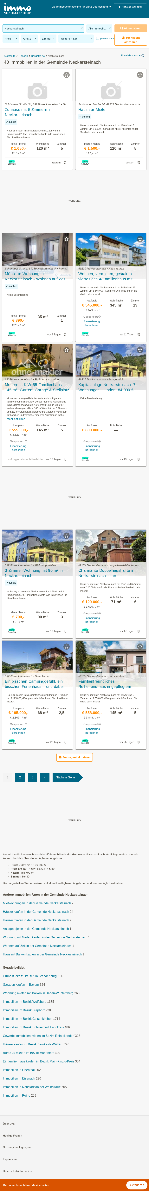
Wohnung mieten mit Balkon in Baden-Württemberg (38, 993)
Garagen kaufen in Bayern (21, 984)
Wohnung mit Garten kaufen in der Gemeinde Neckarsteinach (45, 937)
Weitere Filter (69, 38)
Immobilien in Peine (16, 1095)
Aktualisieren (132, 28)
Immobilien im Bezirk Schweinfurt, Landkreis (33, 1027)
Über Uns (9, 1123)
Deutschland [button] (100, 6)
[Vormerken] (66, 75)
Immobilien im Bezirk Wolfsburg (24, 1001)
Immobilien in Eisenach (19, 1078)
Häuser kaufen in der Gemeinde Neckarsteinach (36, 911)
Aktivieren (136, 1185)
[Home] (17, 9)
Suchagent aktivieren (132, 39)
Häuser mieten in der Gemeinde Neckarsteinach (36, 920)
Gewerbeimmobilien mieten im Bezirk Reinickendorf (38, 1035)
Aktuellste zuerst (129, 55)
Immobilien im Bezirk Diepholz (24, 1010)
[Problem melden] (65, 162)
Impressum (10, 1159)
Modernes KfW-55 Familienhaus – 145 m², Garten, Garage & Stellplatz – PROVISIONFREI (37, 388)
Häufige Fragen (12, 1135)
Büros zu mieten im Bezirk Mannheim (28, 1053)
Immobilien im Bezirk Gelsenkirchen (27, 1018)
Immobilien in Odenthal (19, 1070)
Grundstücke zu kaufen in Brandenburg (30, 976)
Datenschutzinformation (17, 1171)
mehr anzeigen (16, 418)
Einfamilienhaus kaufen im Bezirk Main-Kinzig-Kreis (38, 1061)
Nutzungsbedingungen (17, 1147)
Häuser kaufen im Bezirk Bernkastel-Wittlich (33, 1044)
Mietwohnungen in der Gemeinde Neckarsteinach (37, 903)
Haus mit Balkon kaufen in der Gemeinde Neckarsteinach (42, 954)
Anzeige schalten (132, 6)
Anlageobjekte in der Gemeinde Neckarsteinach (36, 928)
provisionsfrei (107, 38)
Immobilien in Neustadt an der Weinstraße (32, 1087)
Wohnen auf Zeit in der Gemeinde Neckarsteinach (37, 945)
